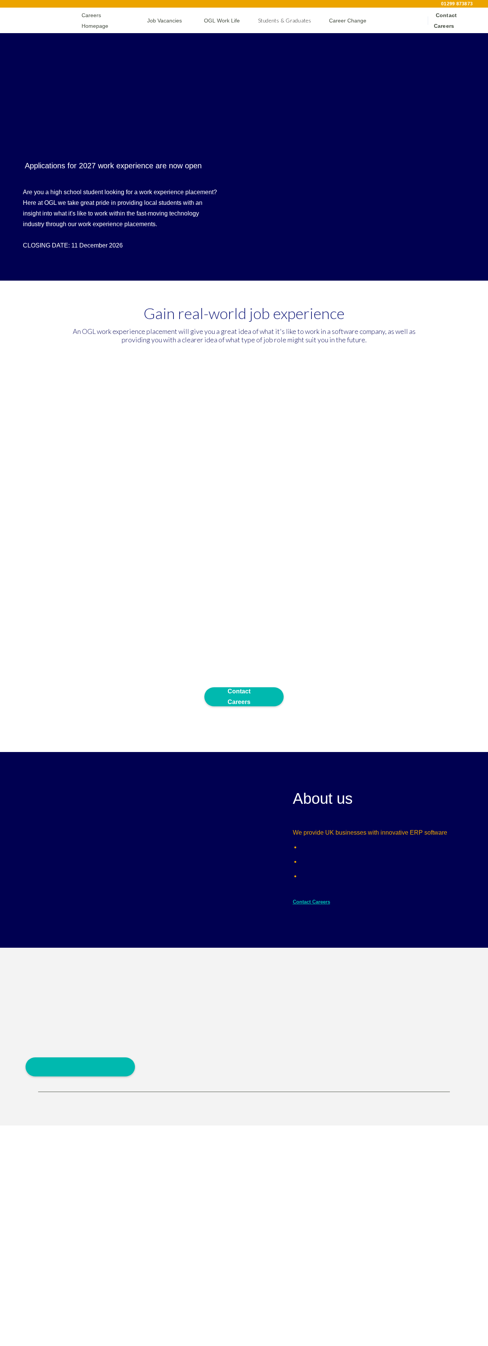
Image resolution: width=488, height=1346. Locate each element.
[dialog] (26, 1340)
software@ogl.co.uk (49, 1225)
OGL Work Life (219, 20)
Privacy (354, 1323)
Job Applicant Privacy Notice (362, 1186)
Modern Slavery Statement (406, 1325)
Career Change (345, 20)
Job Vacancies (162, 20)
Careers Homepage (104, 20)
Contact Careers (453, 21)
